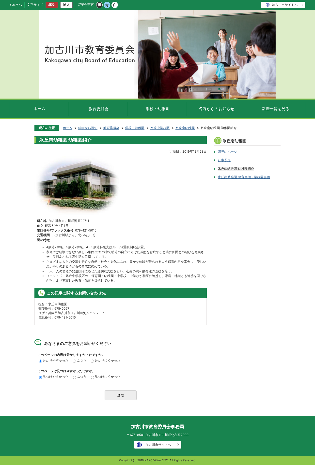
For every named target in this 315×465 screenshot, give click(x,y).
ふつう (81, 360)
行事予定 (224, 160)
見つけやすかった (55, 376)
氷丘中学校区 (160, 128)
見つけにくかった (107, 376)
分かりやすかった (55, 360)
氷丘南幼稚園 (185, 128)
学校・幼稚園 (157, 108)
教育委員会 (98, 108)
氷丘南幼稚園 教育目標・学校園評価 (244, 177)
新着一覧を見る (275, 108)
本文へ (17, 5)
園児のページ (227, 152)
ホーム (39, 108)
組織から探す (87, 128)
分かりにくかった (107, 360)
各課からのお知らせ (216, 108)
